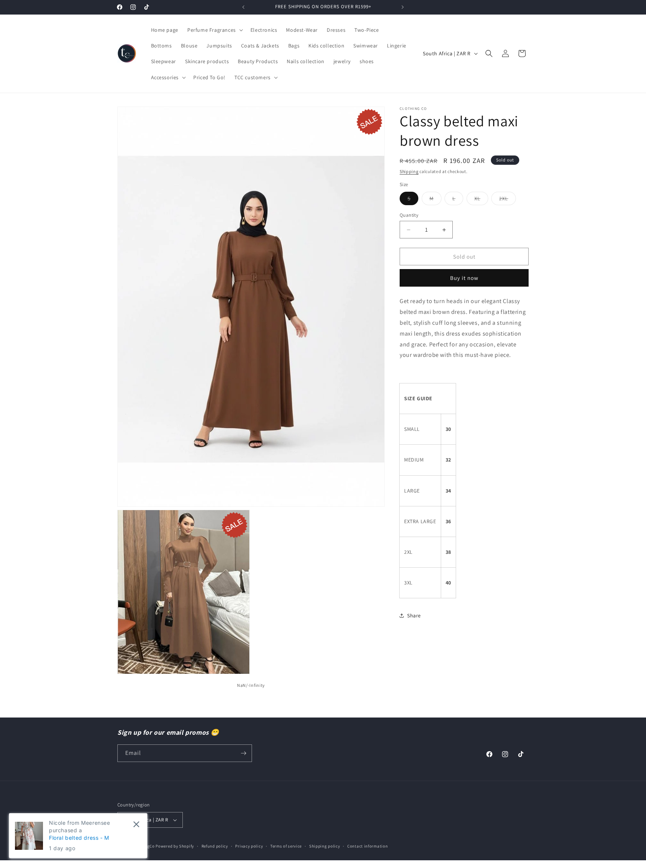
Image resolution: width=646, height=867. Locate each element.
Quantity (409, 215)
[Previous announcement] (243, 7)
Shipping (409, 171)
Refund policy (215, 846)
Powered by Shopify (175, 846)
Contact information (367, 846)
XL (481, 200)
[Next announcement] (402, 7)
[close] (136, 824)
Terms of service (286, 846)
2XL (507, 200)
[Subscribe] (243, 753)
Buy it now (464, 277)
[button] (214, 30)
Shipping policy (324, 846)
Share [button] (414, 615)
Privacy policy (249, 846)
